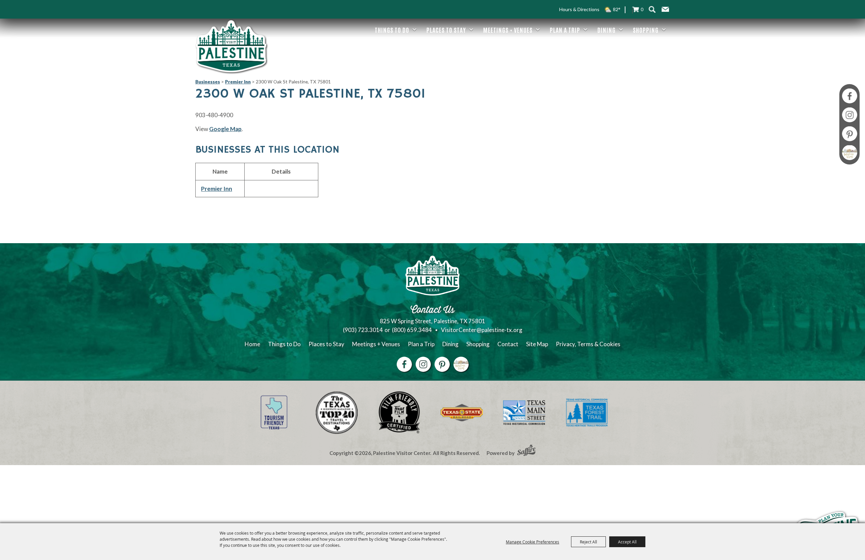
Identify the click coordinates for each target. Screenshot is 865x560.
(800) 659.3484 (412, 329)
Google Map (225, 128)
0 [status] (642, 9)
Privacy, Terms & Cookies (588, 344)
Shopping (646, 30)
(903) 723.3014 (363, 329)
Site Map (537, 344)
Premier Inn (238, 81)
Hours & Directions (579, 9)
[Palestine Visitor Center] (231, 46)
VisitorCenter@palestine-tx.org (481, 329)
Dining (606, 30)
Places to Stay (446, 30)
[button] (665, 9)
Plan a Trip (565, 30)
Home (252, 344)
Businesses (207, 81)
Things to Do (392, 30)
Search (652, 9)
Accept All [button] (627, 541)
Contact (507, 344)
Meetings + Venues (508, 30)
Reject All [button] (588, 541)
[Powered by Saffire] (526, 451)
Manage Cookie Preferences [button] (532, 541)
